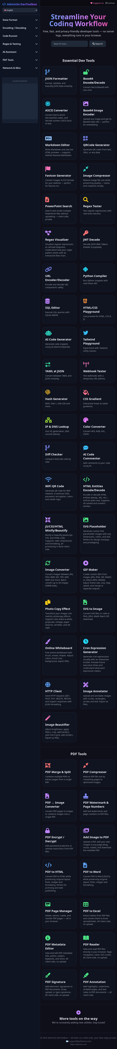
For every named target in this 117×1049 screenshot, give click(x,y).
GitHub (111, 3)
